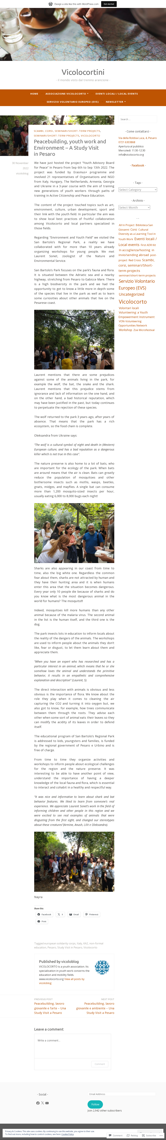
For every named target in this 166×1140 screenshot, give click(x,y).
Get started (109, 4)
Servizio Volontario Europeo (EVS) (73, 101)
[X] (42, 1103)
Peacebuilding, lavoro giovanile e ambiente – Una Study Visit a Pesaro (95, 1006)
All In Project (126, 225)
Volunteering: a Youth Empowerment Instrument (137, 314)
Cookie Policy (67, 1134)
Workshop (125, 330)
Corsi (133, 229)
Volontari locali (129, 308)
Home (34, 93)
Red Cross (135, 260)
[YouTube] (47, 1103)
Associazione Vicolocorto (66, 93)
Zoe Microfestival (143, 330)
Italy (79, 943)
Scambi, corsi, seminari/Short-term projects (67, 130)
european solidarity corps (60, 943)
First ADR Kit (148, 245)
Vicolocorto (90, 135)
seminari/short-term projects (56, 135)
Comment (100, 1064)
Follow (95, 1104)
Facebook (138, 165)
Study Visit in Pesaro (69, 947)
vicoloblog (22, 173)
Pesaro (51, 947)
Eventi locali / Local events (117, 93)
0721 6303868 (127, 142)
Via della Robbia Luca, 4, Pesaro (138, 138)
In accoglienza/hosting (134, 250)
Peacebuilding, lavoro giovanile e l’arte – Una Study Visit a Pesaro (50, 1006)
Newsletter (114, 101)
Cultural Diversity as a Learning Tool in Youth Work (137, 234)
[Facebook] (38, 1103)
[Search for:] (138, 119)
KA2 (85, 943)
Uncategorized (131, 294)
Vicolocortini (83, 72)
